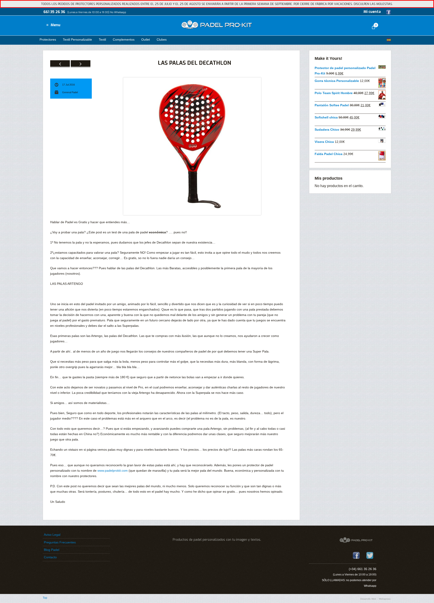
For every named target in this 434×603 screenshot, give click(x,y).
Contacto (50, 557)
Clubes (162, 39)
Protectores (48, 39)
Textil (102, 39)
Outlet (145, 39)
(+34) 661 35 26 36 (362, 569)
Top (45, 597)
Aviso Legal (52, 534)
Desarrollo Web (368, 599)
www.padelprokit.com (112, 470)
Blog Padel (51, 550)
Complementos (123, 39)
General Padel (70, 92)
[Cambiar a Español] (388, 40)
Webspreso (385, 599)
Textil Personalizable (77, 39)
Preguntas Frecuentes (60, 542)
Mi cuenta (372, 11)
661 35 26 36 (54, 11)
